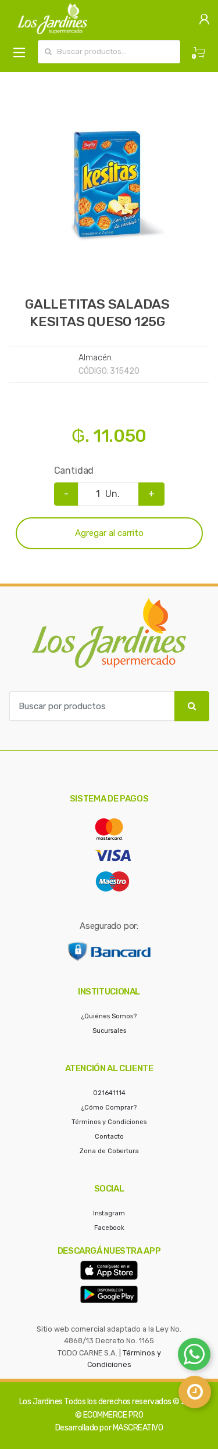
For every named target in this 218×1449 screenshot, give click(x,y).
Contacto (109, 1136)
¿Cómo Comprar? (109, 1107)
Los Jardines (41, 1402)
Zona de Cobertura (109, 1151)
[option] (109, 184)
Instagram (109, 1213)
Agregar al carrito (109, 533)
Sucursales (109, 1031)
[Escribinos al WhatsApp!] (194, 1356)
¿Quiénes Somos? (109, 1016)
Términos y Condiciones (109, 1122)
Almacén (94, 358)
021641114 (109, 1093)
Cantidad (74, 470)
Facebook (109, 1228)
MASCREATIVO (138, 1428)
